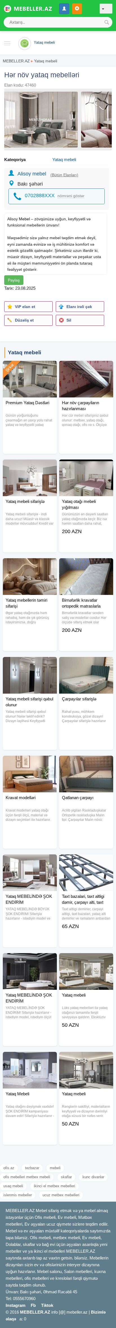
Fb (33, 1305)
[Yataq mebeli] (86, 960)
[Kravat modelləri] (30, 763)
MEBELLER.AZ (16, 61)
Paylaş (14, 280)
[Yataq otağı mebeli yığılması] (86, 466)
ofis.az (8, 1168)
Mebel (24, 219)
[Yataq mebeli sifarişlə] (30, 466)
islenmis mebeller (17, 1195)
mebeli (55, 1168)
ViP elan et (25, 306)
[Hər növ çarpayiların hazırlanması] (86, 368)
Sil (68, 320)
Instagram (15, 1305)
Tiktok (47, 1305)
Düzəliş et (24, 320)
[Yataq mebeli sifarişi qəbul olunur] (30, 664)
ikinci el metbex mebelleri (54, 1186)
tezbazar (32, 1168)
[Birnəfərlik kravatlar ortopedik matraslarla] (86, 565)
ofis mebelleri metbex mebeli (26, 1177)
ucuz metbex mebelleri (61, 1195)
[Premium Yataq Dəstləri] (30, 368)
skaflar (66, 1177)
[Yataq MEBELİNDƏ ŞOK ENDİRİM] (30, 861)
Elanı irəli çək (79, 306)
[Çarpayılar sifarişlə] (86, 664)
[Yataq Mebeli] (30, 1059)
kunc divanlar (93, 1177)
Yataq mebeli (45, 61)
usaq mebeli (13, 1186)
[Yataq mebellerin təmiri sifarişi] (30, 565)
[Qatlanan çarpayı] (86, 763)
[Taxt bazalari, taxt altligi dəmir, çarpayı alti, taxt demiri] (86, 861)
